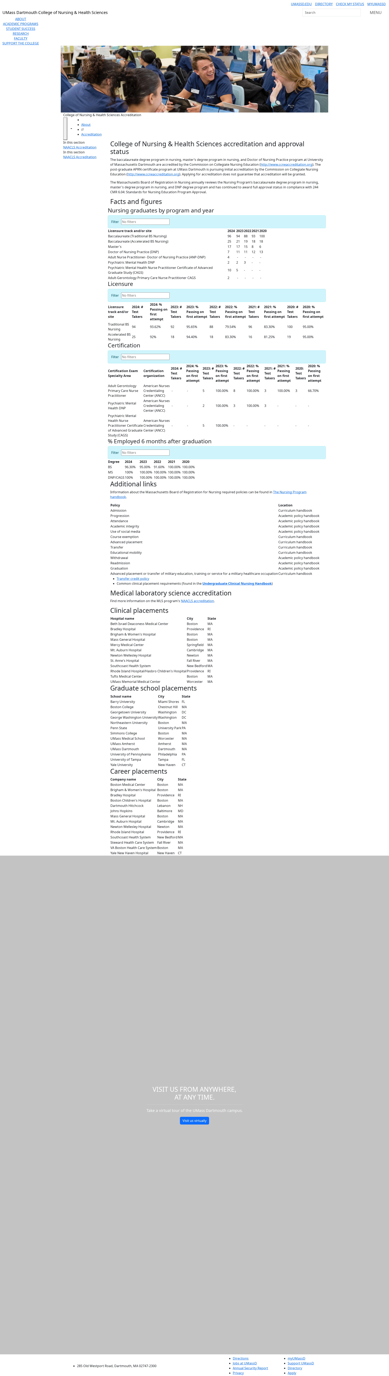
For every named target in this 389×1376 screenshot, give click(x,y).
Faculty (20, 38)
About (20, 19)
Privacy (238, 1373)
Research (21, 33)
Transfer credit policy (133, 578)
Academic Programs (20, 24)
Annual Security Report (250, 1368)
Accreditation (91, 134)
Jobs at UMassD (245, 1363)
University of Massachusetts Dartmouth (119, 1358)
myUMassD (376, 4)
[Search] (357, 12)
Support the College (20, 43)
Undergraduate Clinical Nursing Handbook (237, 583)
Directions (241, 1358)
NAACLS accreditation (197, 601)
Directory (324, 4)
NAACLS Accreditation (79, 147)
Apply (292, 1373)
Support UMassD (301, 1363)
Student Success (20, 29)
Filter (115, 222)
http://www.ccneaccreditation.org (286, 164)
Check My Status (350, 4)
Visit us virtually (194, 1120)
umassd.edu (301, 4)
